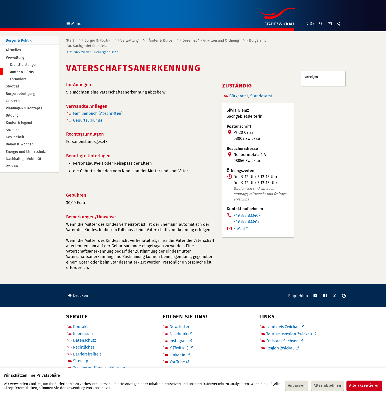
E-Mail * (240, 228)
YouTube (177, 362)
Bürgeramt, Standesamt (250, 96)
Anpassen (297, 385)
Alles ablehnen (327, 385)
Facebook (178, 333)
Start (70, 40)
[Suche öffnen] (321, 24)
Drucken (80, 295)
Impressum (83, 333)
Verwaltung (129, 40)
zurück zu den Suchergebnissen (94, 52)
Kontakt (80, 326)
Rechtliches (83, 347)
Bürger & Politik (18, 40)
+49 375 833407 (246, 215)
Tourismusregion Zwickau (289, 334)
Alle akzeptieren (364, 385)
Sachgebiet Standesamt (92, 46)
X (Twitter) (179, 347)
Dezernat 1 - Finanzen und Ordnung (211, 40)
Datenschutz (84, 340)
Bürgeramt (257, 40)
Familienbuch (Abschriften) (98, 113)
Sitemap (80, 360)
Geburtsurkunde (88, 120)
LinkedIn (177, 355)
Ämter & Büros (160, 40)
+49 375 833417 (246, 221)
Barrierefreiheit (87, 354)
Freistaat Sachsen (282, 341)
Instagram (179, 340)
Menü (73, 24)
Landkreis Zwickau (283, 326)
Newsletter (179, 326)
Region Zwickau (280, 348)
